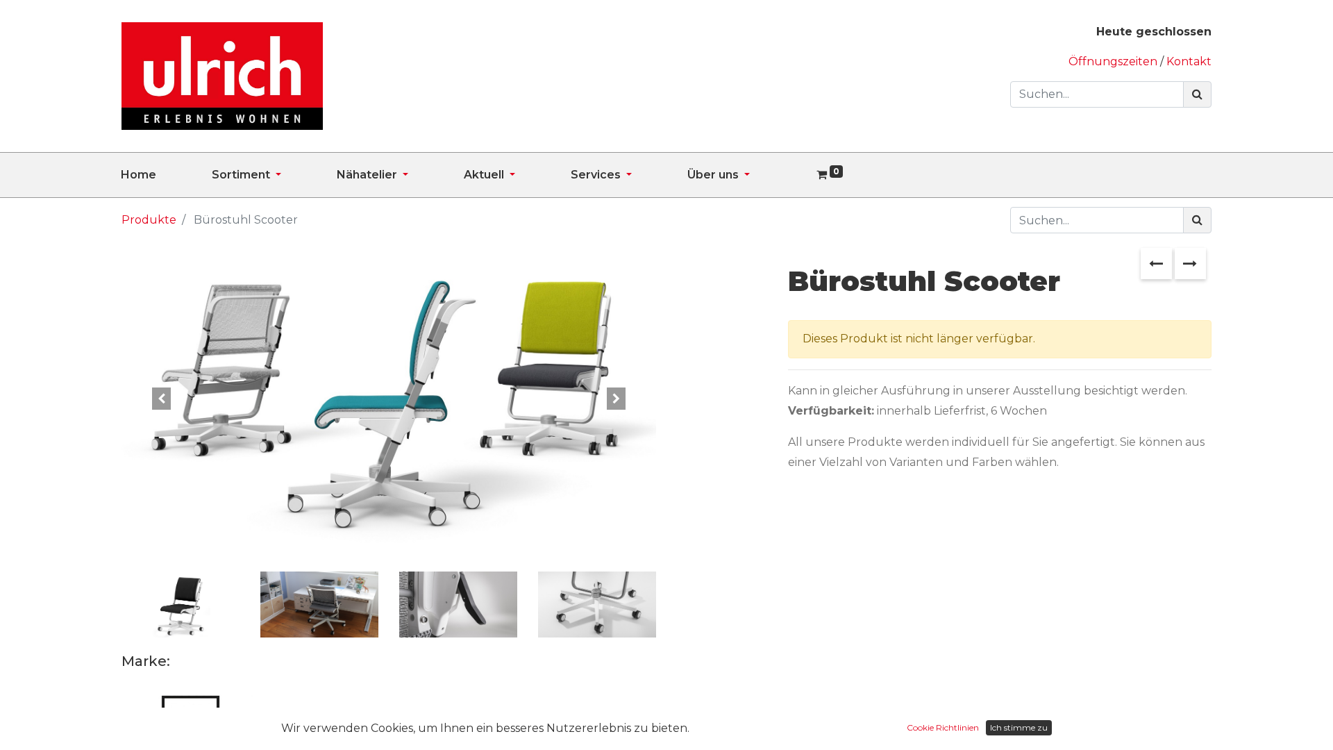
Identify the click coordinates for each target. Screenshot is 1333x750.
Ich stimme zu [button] (1019, 727)
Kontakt (1189, 61)
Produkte (148, 219)
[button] (161, 398)
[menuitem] (166, 175)
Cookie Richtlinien (943, 727)
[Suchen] (1197, 94)
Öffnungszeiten (1114, 61)
